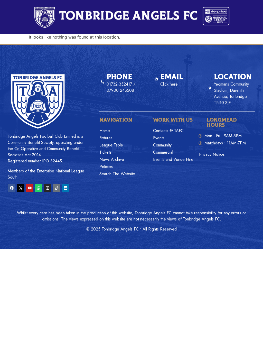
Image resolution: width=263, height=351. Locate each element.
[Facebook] (11, 188)
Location (233, 76)
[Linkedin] (65, 188)
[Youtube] (29, 188)
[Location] (210, 88)
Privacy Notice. (212, 154)
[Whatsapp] (38, 188)
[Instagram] (47, 188)
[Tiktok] (56, 188)
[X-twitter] (20, 188)
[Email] (156, 79)
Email (171, 76)
